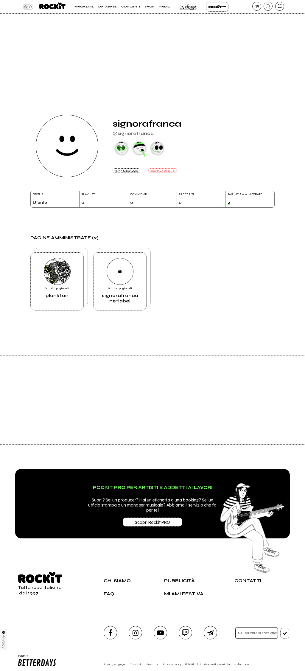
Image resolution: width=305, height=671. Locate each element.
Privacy (3, 642)
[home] (52, 6)
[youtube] (160, 632)
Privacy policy (172, 664)
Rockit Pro (217, 7)
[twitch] (185, 632)
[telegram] (210, 632)
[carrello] (256, 6)
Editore (22, 657)
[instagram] (135, 632)
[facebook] (110, 632)
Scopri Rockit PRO (152, 522)
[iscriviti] (285, 633)
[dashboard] (279, 6)
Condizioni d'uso (141, 664)
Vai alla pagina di (57, 292)
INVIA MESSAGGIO (126, 170)
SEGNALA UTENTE (163, 170)
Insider (188, 6)
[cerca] (268, 6)
